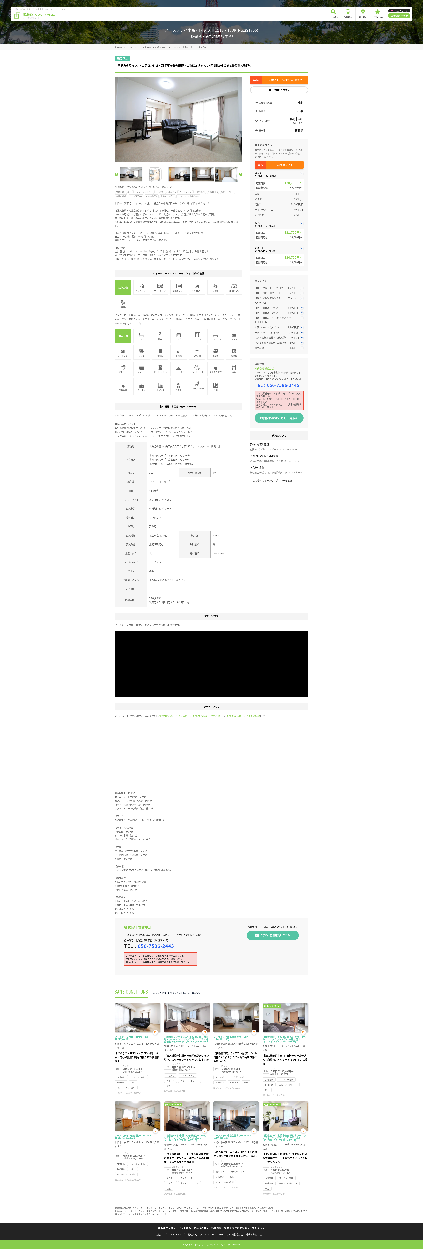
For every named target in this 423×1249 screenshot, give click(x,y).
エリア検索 (333, 17)
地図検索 (363, 17)
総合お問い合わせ (399, 15)
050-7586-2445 (283, 385)
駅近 (129, 191)
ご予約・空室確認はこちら (275, 935)
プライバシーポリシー (212, 1234)
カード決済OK (135, 196)
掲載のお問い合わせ (256, 1234)
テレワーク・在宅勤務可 (189, 196)
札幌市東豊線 (156, 463)
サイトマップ (178, 1234)
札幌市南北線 (156, 455)
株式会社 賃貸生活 (264, 368)
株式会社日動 (180, 1091)
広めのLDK (213, 191)
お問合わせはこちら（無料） (279, 418)
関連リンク (162, 1234)
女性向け (120, 191)
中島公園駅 (171, 459)
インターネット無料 (144, 191)
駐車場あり (171, 191)
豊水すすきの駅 (174, 463)
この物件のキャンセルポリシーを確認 (272, 480)
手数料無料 (200, 191)
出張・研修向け (167, 196)
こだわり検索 (378, 17)
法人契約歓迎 (151, 196)
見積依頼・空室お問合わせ (285, 80)
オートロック (186, 191)
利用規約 (192, 1234)
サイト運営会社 (234, 1234)
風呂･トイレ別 (227, 191)
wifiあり (159, 191)
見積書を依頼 (285, 165)
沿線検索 (348, 17)
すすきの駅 (171, 455)
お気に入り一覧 (400, 10)
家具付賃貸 (121, 196)
